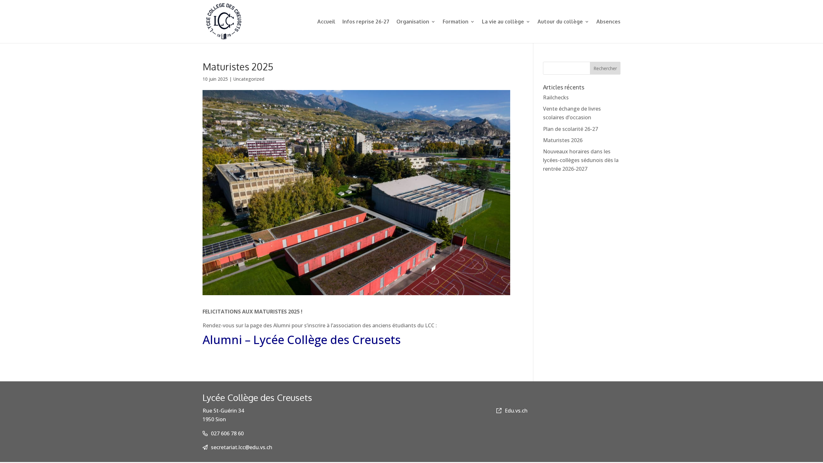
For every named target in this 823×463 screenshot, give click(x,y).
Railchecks (556, 97)
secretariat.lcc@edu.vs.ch (241, 447)
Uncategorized (248, 79)
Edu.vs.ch (516, 410)
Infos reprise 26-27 (365, 22)
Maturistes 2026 (563, 140)
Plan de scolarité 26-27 (570, 128)
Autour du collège (560, 22)
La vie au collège (503, 22)
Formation (455, 22)
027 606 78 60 (227, 433)
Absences (608, 22)
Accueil (326, 22)
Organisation (412, 22)
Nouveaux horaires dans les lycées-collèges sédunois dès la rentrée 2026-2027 (581, 160)
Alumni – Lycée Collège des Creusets (302, 340)
